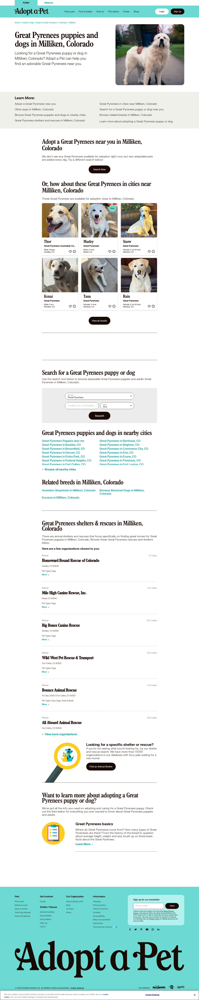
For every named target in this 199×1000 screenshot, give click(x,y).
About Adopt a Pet (74, 901)
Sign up (177, 11)
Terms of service (100, 909)
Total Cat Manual (22, 916)
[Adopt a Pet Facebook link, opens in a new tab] (130, 929)
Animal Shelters (47, 912)
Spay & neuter (21, 909)
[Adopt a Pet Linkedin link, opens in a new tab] (158, 929)
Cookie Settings (77, 988)
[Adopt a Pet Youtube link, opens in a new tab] (148, 929)
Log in (43, 926)
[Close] (195, 995)
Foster (126, 11)
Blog (68, 905)
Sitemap (97, 901)
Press (68, 912)
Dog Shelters (46, 915)
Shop (136, 11)
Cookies (96, 912)
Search (99, 415)
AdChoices (98, 923)
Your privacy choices (102, 927)
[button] (70, 251)
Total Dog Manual (23, 912)
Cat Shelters (45, 919)
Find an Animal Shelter (100, 766)
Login (161, 11)
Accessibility (99, 916)
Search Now (99, 169)
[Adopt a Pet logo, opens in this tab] (99, 962)
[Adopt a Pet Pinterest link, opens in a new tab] (142, 929)
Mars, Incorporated (101, 919)
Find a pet (19, 901)
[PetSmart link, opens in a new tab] (159, 987)
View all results (99, 320)
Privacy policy (99, 905)
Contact (69, 909)
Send (172, 906)
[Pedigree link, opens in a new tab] (171, 987)
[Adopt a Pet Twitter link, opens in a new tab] (136, 929)
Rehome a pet (21, 905)
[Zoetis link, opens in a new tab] (180, 987)
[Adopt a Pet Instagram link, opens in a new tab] (153, 929)
